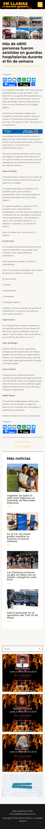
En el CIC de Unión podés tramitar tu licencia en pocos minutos (19, 538)
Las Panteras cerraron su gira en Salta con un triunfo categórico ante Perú (22, 576)
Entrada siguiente (23, 446)
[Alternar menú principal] (40, 4)
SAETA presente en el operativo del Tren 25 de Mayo (22, 615)
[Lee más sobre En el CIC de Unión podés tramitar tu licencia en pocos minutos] (22, 521)
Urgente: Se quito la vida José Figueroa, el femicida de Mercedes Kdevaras (21, 499)
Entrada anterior (22, 442)
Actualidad (6, 66)
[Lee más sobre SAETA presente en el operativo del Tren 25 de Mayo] (22, 599)
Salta (14, 66)
